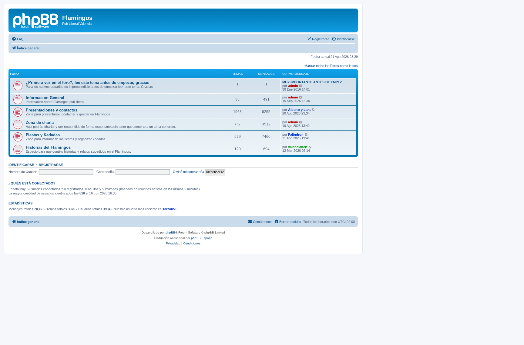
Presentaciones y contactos (51, 110)
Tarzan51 (170, 209)
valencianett (297, 147)
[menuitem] (18, 39)
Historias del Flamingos (48, 147)
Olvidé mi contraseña (188, 172)
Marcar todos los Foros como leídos (331, 66)
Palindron (296, 134)
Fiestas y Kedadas (43, 135)
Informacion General (45, 97)
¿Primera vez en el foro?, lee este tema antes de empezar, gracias (87, 82)
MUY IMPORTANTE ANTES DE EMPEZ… (313, 82)
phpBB (170, 232)
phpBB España (202, 238)
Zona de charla (40, 122)
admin (293, 86)
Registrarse (51, 165)
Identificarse (21, 165)
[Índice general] (36, 19)
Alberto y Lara (299, 109)
